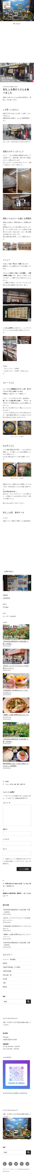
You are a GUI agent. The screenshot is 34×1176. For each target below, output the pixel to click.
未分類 (5, 979)
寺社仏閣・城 (7, 975)
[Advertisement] (17, 44)
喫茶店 (5, 963)
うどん (7, 784)
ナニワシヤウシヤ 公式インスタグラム (15, 1093)
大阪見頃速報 (7, 971)
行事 (4, 983)
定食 (15, 784)
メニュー (18, 23)
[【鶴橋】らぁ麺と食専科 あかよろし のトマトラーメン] (16, 705)
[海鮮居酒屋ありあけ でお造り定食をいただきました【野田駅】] (16, 754)
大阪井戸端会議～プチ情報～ (12, 967)
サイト (5, 849)
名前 (5, 829)
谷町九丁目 (22, 784)
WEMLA (16, 86)
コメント (6, 803)
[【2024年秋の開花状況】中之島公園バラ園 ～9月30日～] (16, 730)
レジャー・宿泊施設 (9, 959)
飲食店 (7, 781)
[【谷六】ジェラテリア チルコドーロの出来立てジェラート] (16, 657)
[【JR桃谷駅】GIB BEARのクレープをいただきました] (16, 681)
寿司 (18, 784)
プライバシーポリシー (9, 1169)
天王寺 (11, 784)
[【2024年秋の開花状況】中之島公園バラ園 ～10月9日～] (16, 632)
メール (6, 839)
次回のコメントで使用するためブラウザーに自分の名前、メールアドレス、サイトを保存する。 (17, 861)
